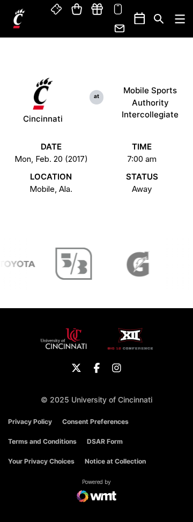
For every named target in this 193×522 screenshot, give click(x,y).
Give (97, 10)
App (118, 10)
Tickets (57, 10)
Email (120, 28)
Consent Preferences (95, 421)
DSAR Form (105, 441)
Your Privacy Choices (41, 461)
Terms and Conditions (42, 441)
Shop (77, 10)
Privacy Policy (30, 421)
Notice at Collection (115, 461)
